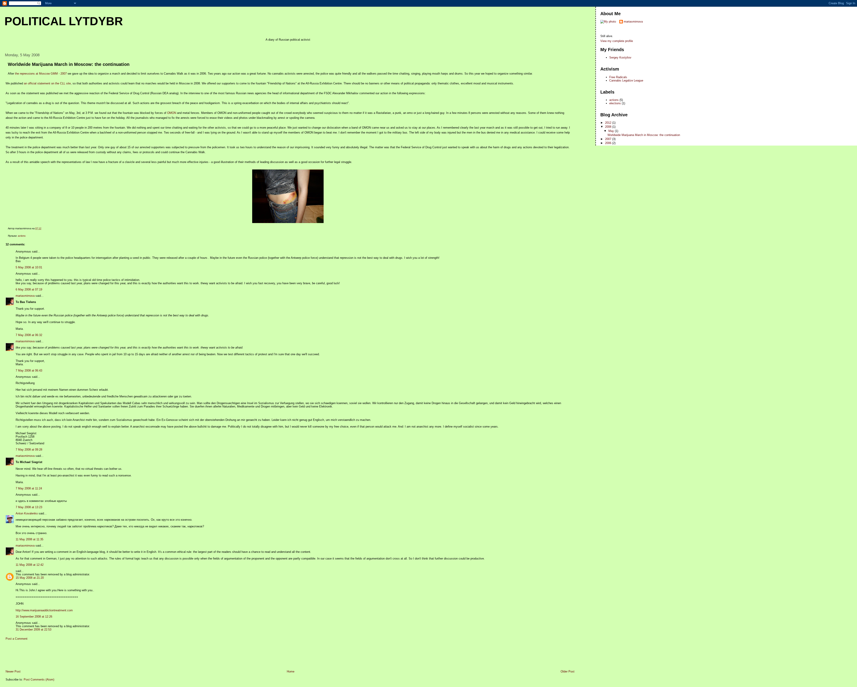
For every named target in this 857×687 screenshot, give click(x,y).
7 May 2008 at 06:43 (29, 370)
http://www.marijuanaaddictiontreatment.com (44, 610)
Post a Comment (16, 638)
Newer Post (13, 671)
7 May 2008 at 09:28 (29, 449)
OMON (171, 113)
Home (290, 671)
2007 (608, 139)
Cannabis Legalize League (626, 80)
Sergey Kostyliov (620, 57)
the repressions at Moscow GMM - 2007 (41, 73)
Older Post (567, 671)
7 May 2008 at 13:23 (29, 507)
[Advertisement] (82, 46)
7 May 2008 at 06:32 (29, 335)
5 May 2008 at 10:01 (29, 267)
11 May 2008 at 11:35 (29, 539)
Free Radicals (618, 77)
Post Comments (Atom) (39, 679)
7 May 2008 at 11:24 (29, 488)
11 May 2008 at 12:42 (30, 564)
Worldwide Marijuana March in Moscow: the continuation (68, 64)
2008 (608, 126)
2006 (608, 143)
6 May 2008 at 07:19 (29, 289)
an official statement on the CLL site (47, 83)
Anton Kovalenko (27, 513)
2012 (608, 122)
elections (615, 103)
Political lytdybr (63, 21)
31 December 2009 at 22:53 (33, 629)
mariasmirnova (25, 295)
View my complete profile (616, 41)
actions (22, 235)
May (611, 131)
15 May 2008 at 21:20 (30, 577)
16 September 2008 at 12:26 (34, 616)
